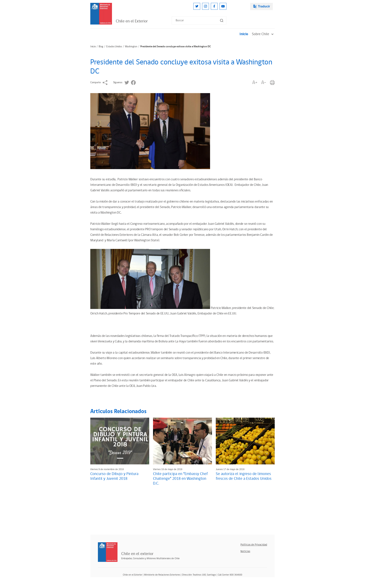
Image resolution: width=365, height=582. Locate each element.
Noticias (245, 551)
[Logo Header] (101, 14)
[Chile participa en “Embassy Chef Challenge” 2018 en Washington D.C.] (182, 441)
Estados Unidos (114, 46)
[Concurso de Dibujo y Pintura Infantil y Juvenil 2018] (119, 441)
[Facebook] (214, 6)
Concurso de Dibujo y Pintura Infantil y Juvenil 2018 (114, 476)
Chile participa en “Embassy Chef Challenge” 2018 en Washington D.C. (180, 478)
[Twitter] (196, 6)
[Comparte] (105, 82)
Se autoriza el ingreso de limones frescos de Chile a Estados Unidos (243, 476)
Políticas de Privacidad (253, 545)
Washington (131, 46)
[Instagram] (205, 6)
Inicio (244, 34)
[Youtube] (223, 6)
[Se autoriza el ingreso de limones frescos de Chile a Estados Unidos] (245, 441)
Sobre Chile (260, 34)
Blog (101, 46)
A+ (254, 82)
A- (263, 82)
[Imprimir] (272, 82)
